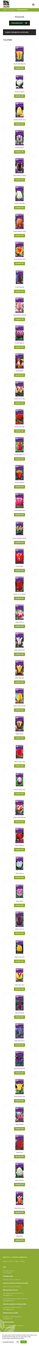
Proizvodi (12, 9)
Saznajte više (19, 68)
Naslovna (5, 9)
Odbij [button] (17, 1342)
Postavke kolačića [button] (8, 1342)
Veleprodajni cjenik (16, 23)
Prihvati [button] (23, 1342)
